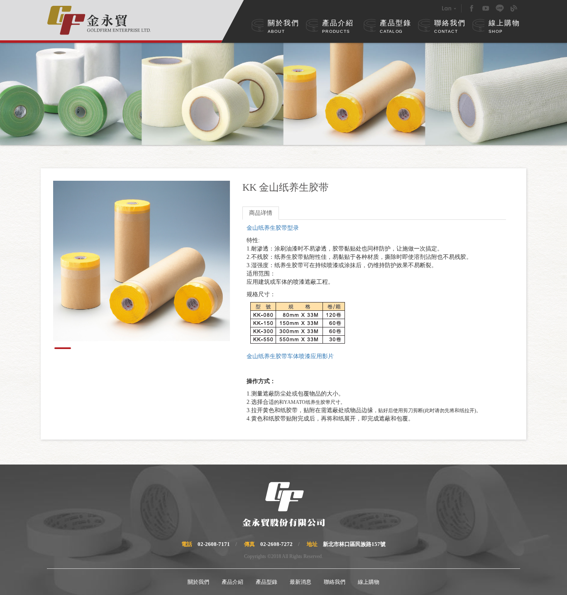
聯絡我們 (450, 26)
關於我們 (283, 26)
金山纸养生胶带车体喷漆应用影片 (290, 356)
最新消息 (300, 582)
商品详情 (260, 213)
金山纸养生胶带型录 (273, 228)
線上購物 (504, 26)
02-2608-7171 (214, 544)
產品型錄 (395, 26)
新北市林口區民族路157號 (354, 544)
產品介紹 (338, 26)
